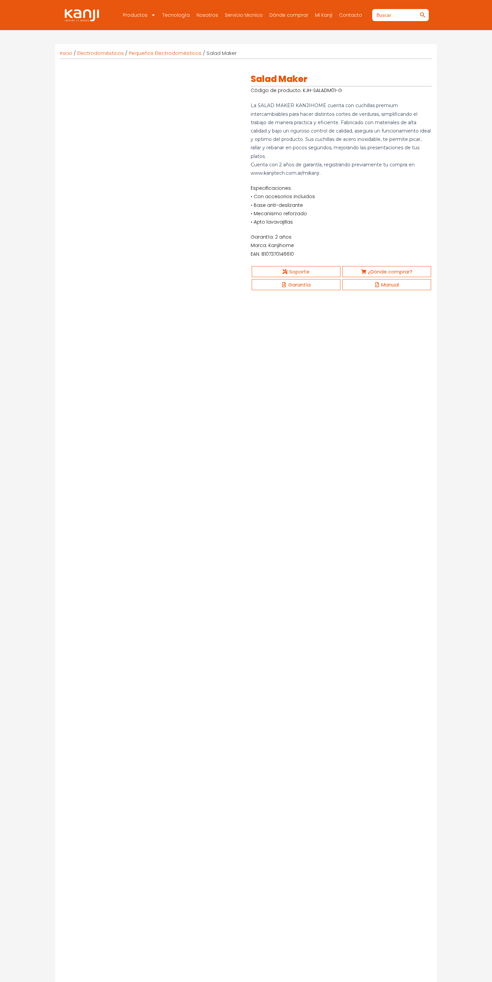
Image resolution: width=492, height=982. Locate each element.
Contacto (350, 15)
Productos (135, 15)
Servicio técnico (244, 15)
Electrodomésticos (100, 53)
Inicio (66, 53)
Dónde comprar (288, 15)
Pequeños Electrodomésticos (165, 53)
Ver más (85, 497)
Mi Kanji (323, 15)
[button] (231, 84)
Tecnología (176, 15)
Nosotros (207, 15)
